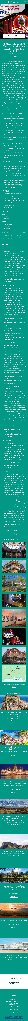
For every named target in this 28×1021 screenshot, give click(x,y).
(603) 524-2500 (13, 2)
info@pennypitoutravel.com (15, 1001)
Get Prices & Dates (14, 36)
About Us (14, 995)
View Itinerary (14, 56)
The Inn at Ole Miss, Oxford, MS (14, 198)
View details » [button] (14, 721)
